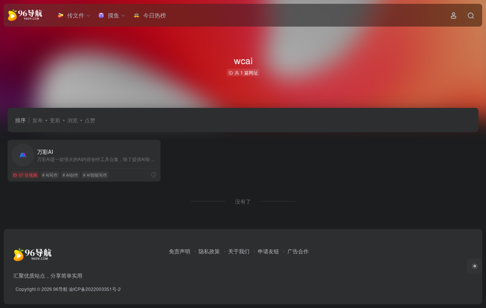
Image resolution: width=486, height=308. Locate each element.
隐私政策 (209, 251)
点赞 (90, 120)
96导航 (60, 289)
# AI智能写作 (95, 175)
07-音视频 (28, 175)
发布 (37, 120)
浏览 (72, 120)
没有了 (243, 201)
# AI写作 (50, 175)
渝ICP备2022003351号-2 (95, 289)
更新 (55, 120)
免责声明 (179, 251)
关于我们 (238, 251)
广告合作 (298, 251)
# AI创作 (70, 175)
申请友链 (268, 251)
